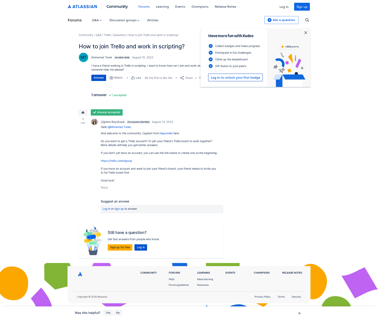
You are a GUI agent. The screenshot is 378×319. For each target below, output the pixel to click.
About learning (205, 279)
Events (180, 6)
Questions (119, 35)
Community (117, 6)
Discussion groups (123, 20)
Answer (99, 77)
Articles (152, 20)
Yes (108, 312)
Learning (162, 6)
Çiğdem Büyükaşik (113, 121)
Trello (107, 35)
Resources (203, 284)
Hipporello (166, 133)
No (118, 312)
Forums (144, 6)
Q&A (95, 20)
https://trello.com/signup (116, 160)
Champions (200, 6)
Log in (284, 7)
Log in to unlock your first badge (235, 77)
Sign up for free (120, 247)
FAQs (171, 279)
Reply (104, 187)
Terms (281, 296)
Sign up (302, 7)
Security (296, 296)
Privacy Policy (263, 296)
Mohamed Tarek (101, 57)
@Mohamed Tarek (119, 127)
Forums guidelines (179, 284)
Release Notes (225, 6)
